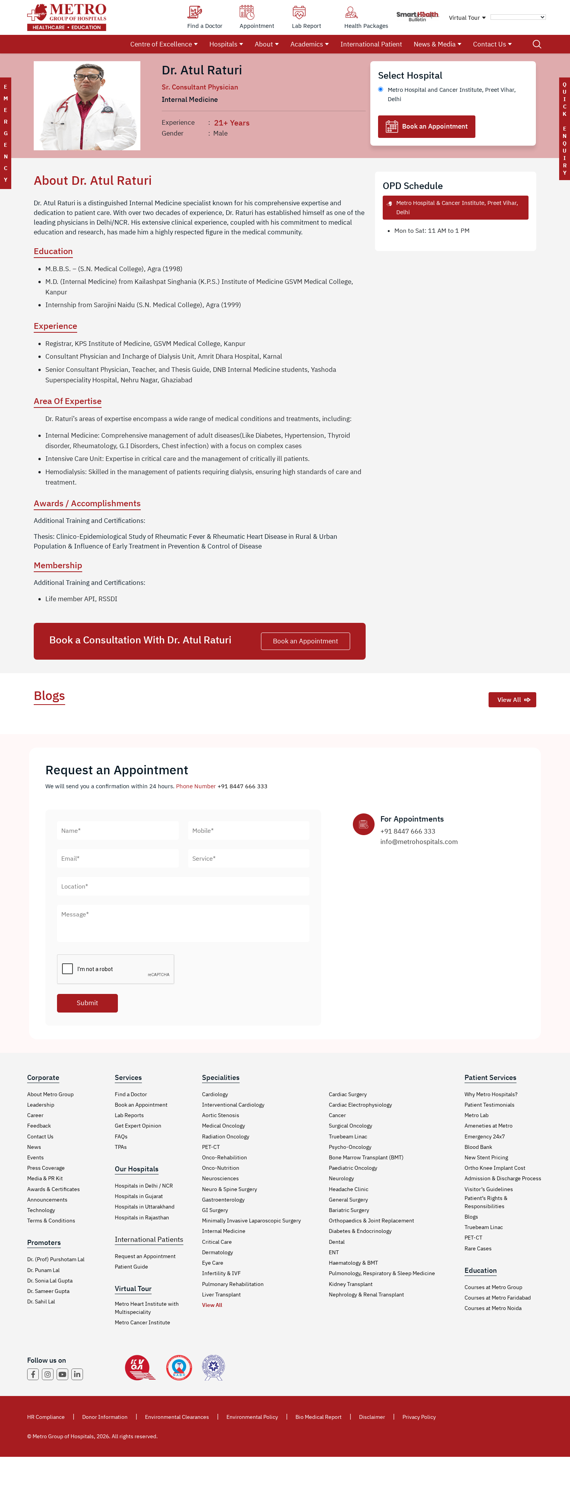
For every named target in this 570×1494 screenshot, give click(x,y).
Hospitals (223, 44)
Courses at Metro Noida (493, 1308)
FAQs (121, 1136)
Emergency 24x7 (485, 1136)
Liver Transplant (221, 1294)
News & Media (435, 44)
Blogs (471, 1216)
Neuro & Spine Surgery (229, 1189)
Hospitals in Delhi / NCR (144, 1185)
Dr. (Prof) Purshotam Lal (56, 1259)
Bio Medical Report (318, 1416)
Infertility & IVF (221, 1273)
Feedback (39, 1125)
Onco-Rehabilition (224, 1157)
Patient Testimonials (490, 1104)
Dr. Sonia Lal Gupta (50, 1280)
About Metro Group (50, 1094)
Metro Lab (477, 1115)
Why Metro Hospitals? (491, 1094)
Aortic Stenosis (220, 1115)
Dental (337, 1241)
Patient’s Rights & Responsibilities (486, 1202)
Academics (306, 44)
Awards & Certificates (53, 1189)
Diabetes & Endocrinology (360, 1231)
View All (509, 699)
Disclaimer (372, 1416)
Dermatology (217, 1252)
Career (35, 1115)
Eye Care (212, 1262)
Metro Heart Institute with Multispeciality (147, 1307)
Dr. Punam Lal (43, 1270)
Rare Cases (478, 1248)
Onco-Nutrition (220, 1167)
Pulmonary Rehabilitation (233, 1284)
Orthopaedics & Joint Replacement (371, 1220)
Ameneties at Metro (489, 1125)
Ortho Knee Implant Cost (495, 1167)
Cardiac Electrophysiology (360, 1104)
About (264, 44)
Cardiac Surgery (348, 1094)
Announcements (47, 1199)
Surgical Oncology (350, 1125)
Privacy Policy (419, 1416)
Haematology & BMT (353, 1262)
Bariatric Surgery (349, 1210)
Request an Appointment (145, 1256)
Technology (41, 1210)
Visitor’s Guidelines (489, 1189)
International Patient (371, 44)
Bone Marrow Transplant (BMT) (366, 1157)
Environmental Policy (252, 1416)
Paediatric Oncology (353, 1167)
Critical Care (217, 1241)
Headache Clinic (348, 1189)
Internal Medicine (223, 1231)
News (34, 1146)
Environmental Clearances (177, 1416)
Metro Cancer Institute (142, 1322)
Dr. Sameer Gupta (48, 1291)
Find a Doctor (131, 1094)
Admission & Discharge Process (503, 1178)
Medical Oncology (223, 1125)
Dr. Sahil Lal (41, 1301)
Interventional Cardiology (233, 1104)
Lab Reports (129, 1115)
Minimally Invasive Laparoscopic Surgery (251, 1220)
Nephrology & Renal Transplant (366, 1294)
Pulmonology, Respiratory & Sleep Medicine (382, 1273)
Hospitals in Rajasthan (142, 1217)
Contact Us (489, 44)
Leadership (40, 1104)
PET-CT (211, 1146)
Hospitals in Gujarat (139, 1196)
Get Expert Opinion (138, 1125)
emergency (5, 133)
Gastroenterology (223, 1199)
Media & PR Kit (45, 1178)
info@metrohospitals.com (419, 841)
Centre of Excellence (161, 44)
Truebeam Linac (348, 1136)
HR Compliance (46, 1416)
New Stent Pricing (486, 1157)
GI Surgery (215, 1210)
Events (35, 1157)
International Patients (149, 1239)
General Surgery (348, 1199)
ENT (334, 1252)
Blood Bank (478, 1146)
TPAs (121, 1146)
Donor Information (105, 1416)
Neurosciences (220, 1178)
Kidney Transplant (351, 1284)
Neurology (341, 1178)
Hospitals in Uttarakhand (144, 1206)
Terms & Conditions (51, 1220)
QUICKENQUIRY (565, 128)
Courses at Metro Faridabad (498, 1297)
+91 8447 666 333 (243, 786)
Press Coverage (46, 1167)
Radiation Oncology (225, 1136)
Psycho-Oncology (350, 1146)
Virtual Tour (464, 17)
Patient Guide (131, 1266)
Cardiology (215, 1094)
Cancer (337, 1115)
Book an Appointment (435, 126)
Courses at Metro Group (493, 1287)
